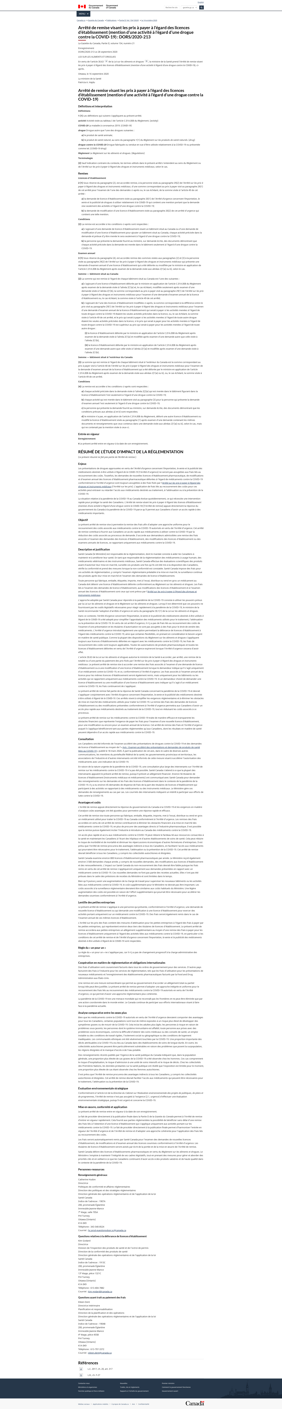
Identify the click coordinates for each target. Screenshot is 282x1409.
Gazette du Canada (96, 20)
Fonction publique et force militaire (91, 1391)
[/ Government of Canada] (98, 7)
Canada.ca (81, 20)
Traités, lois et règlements (129, 1387)
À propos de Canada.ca (120, 1404)
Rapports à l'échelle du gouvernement (134, 1391)
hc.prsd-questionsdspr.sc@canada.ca (107, 1230)
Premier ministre (168, 1383)
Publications (111, 20)
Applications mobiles (100, 1404)
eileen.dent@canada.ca (100, 1352)
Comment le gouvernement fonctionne (176, 1387)
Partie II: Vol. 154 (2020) (129, 20)
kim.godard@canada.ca (100, 1291)
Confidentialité (143, 1404)
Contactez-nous (84, 1383)
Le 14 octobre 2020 (149, 20)
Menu (84, 13)
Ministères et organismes (87, 1387)
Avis (133, 1404)
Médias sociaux (84, 1404)
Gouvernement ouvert (170, 1391)
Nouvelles (123, 1383)
